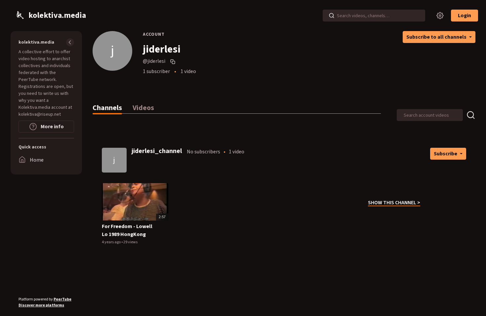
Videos (143, 107)
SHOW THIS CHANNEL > (394, 202)
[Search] (332, 15)
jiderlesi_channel (157, 151)
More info (52, 126)
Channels (107, 107)
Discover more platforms (41, 305)
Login (464, 15)
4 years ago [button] (111, 242)
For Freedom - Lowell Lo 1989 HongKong (127, 230)
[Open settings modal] (440, 15)
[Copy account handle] (173, 61)
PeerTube (62, 299)
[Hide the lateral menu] (70, 42)
